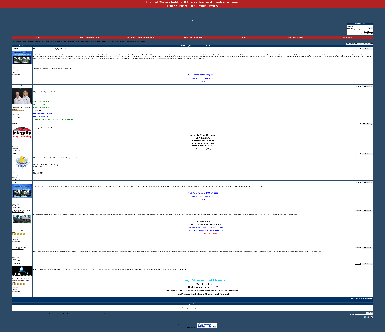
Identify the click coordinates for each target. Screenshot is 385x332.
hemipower (15, 48)
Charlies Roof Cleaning (203, 221)
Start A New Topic (352, 43)
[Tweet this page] (365, 317)
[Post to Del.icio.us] (371, 317)
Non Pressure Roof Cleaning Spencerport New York (203, 294)
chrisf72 (14, 153)
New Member (368, 32)
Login (370, 28)
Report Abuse (191, 327)
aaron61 (15, 123)
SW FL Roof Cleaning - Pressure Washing (19, 248)
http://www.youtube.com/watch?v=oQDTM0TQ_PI (206, 224)
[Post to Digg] (368, 317)
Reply (360, 43)
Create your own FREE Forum (185, 325)
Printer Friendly (368, 43)
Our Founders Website (19, 41)
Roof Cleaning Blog (203, 149)
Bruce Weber (16, 263)
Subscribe (370, 312)
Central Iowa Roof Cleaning (21, 86)
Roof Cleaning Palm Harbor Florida (203, 145)
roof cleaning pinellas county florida (203, 143)
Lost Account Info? (366, 33)
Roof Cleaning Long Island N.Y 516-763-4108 (21, 211)
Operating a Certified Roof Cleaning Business (91, 41)
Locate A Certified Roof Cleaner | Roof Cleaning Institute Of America (51, 41)
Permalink (358, 49)
